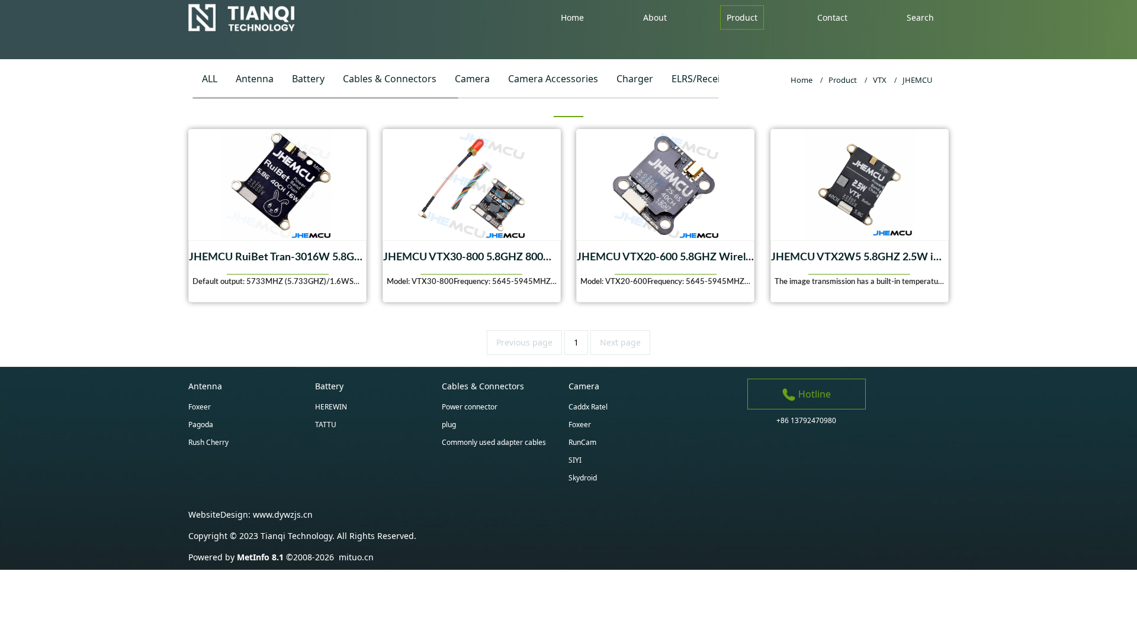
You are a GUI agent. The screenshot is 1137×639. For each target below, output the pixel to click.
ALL (209, 78)
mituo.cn (356, 557)
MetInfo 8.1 (260, 557)
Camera (472, 78)
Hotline (813, 394)
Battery (308, 78)
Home (801, 80)
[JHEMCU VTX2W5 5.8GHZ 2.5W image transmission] (859, 184)
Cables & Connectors (389, 78)
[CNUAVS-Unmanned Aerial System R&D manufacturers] (244, 18)
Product (842, 80)
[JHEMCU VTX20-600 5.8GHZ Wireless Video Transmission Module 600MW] (665, 184)
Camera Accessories (553, 78)
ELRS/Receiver (703, 78)
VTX (880, 80)
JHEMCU (917, 80)
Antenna (255, 78)
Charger (634, 78)
